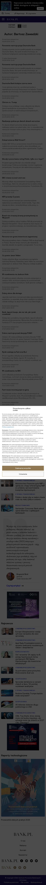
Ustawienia (23, 474)
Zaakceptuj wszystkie (23, 468)
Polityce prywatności (8, 427)
